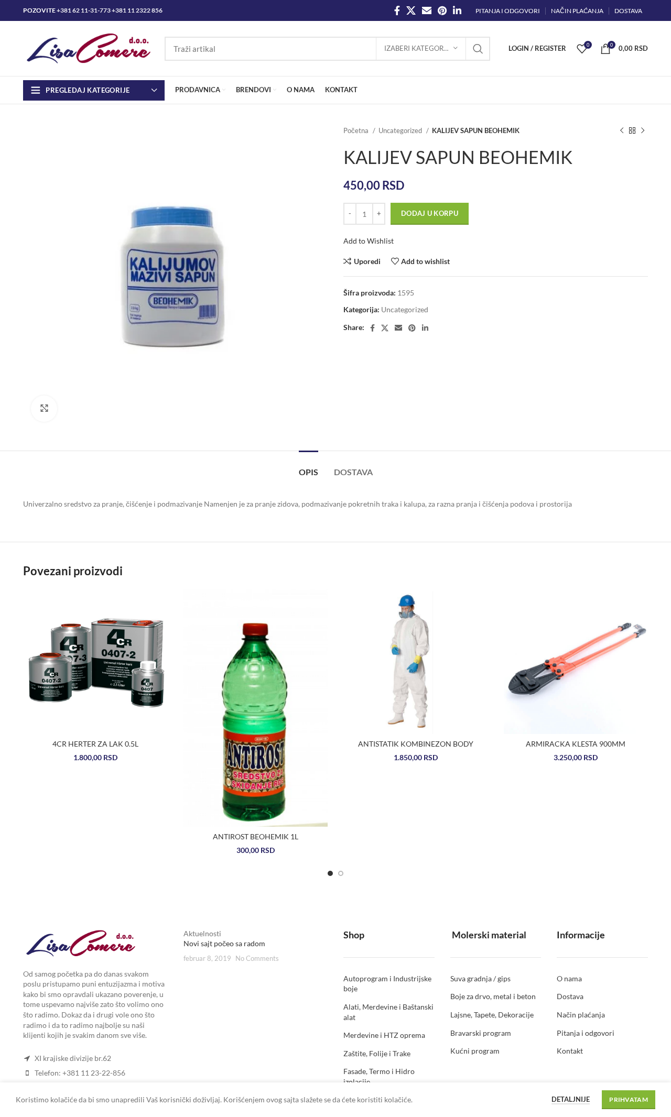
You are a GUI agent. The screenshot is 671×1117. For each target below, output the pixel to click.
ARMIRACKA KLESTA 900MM (575, 743)
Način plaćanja (581, 1014)
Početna (356, 130)
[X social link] (411, 10)
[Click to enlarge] (44, 409)
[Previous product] (621, 131)
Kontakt (570, 1051)
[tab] (308, 467)
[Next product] (642, 131)
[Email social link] (427, 10)
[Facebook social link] (397, 10)
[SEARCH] (478, 49)
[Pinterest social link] (442, 10)
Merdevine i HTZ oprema (384, 1035)
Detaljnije (570, 1099)
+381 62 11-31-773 (84, 10)
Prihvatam (628, 1099)
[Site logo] (88, 47)
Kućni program (475, 1051)
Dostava (570, 996)
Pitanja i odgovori (585, 1032)
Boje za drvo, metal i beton (493, 996)
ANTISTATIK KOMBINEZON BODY (415, 743)
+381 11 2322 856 (137, 10)
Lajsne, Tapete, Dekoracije (492, 1014)
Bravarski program (480, 1032)
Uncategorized (401, 130)
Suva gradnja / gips (480, 978)
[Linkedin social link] (457, 10)
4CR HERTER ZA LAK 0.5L (95, 743)
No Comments (257, 958)
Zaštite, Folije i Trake (376, 1053)
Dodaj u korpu (429, 213)
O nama (569, 978)
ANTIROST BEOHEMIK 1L (255, 836)
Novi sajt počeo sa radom (224, 943)
